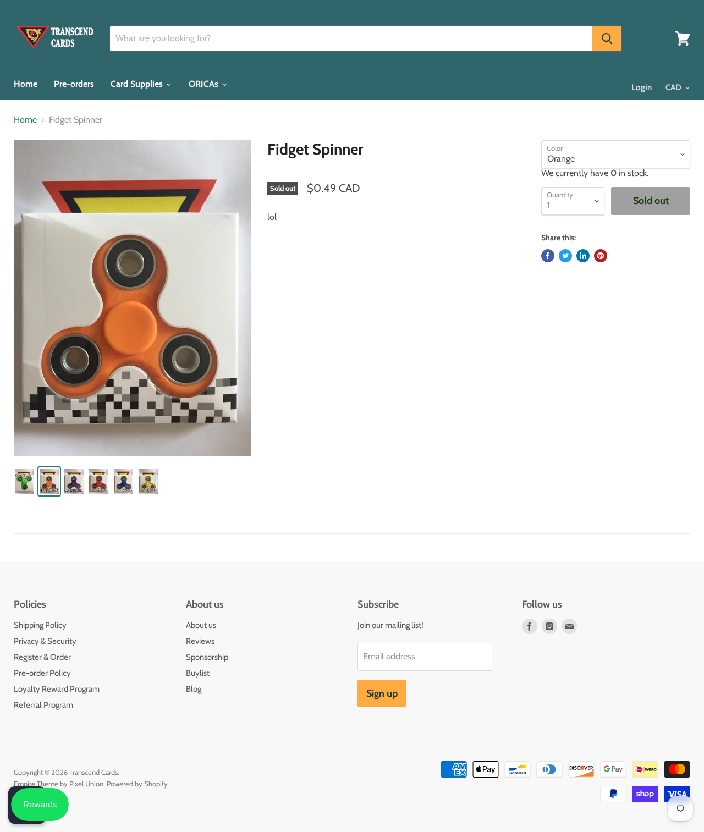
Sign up (382, 693)
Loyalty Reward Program (57, 689)
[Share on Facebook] (547, 255)
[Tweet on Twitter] (565, 255)
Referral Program (43, 705)
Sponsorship (207, 657)
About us (201, 625)
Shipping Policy (40, 625)
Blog (193, 689)
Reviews (200, 641)
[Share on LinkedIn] (583, 255)
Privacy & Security (45, 641)
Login (641, 87)
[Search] (607, 38)
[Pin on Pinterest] (600, 255)
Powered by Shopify (137, 783)
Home (25, 120)
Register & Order (42, 657)
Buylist (198, 673)
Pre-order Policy (42, 673)
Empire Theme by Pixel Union (58, 783)
